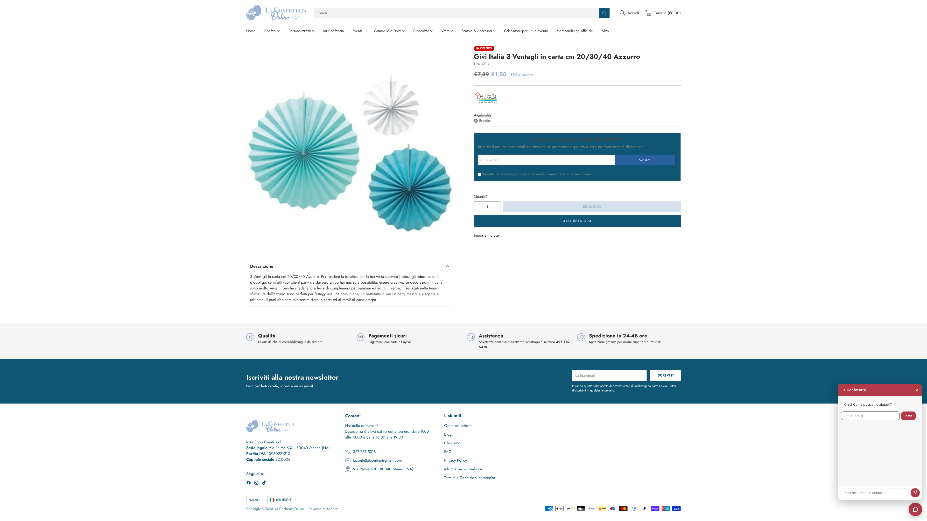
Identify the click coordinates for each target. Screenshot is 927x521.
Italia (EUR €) (283, 499)
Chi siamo (452, 443)
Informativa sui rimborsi (463, 469)
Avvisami (645, 160)
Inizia (908, 416)
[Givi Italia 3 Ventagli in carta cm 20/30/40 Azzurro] (349, 149)
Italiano (253, 499)
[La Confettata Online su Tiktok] (264, 483)
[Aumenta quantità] (496, 207)
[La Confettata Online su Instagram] (256, 483)
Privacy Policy (455, 460)
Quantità (481, 196)
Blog (448, 434)
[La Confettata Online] (276, 13)
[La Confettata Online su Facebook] (249, 483)
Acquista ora (577, 221)
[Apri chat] (915, 509)
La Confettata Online (289, 508)
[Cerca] (604, 13)
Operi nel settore (457, 425)
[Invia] (915, 492)
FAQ (448, 451)
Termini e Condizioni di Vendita (469, 477)
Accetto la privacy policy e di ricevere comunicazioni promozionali (537, 174)
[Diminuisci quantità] (478, 207)
